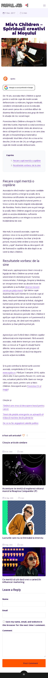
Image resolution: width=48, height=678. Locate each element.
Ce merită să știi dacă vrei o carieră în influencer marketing (21, 581)
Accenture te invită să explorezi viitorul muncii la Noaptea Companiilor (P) (23, 490)
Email (5, 610)
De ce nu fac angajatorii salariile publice (20, 423)
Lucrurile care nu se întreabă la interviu (22, 537)
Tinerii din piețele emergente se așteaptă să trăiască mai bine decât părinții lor (23, 416)
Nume (5, 599)
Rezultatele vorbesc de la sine (27, 165)
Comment (7, 630)
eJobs (12, 79)
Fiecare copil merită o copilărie (27, 160)
